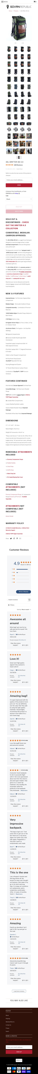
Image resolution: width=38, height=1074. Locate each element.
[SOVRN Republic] (19, 7)
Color (7, 196)
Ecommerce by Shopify (27, 1065)
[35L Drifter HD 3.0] (19, 28)
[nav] (4, 2)
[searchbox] (17, 600)
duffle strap (15, 276)
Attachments (25, 452)
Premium (18, 497)
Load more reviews (19, 991)
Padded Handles (11, 463)
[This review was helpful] (23, 806)
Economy (12, 497)
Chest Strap (10, 466)
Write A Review (23, 592)
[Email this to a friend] (19, 538)
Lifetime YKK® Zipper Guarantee (14, 534)
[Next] (22, 43)
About (7, 1015)
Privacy (7, 1028)
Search (7, 1031)
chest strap (23, 276)
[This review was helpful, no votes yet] (23, 645)
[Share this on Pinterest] (16, 538)
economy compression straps (15, 274)
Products (16, 11)
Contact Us (8, 1025)
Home (10, 11)
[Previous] (16, 43)
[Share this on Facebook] (13, 538)
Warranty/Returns (10, 1022)
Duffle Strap (10, 470)
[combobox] (24, 609)
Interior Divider (9, 516)
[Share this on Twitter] (10, 538)
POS (19, 1065)
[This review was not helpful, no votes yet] (26, 645)
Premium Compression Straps (13, 494)
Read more (24, 790)
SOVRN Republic (13, 1065)
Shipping (8, 1018)
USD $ (19, 1060)
